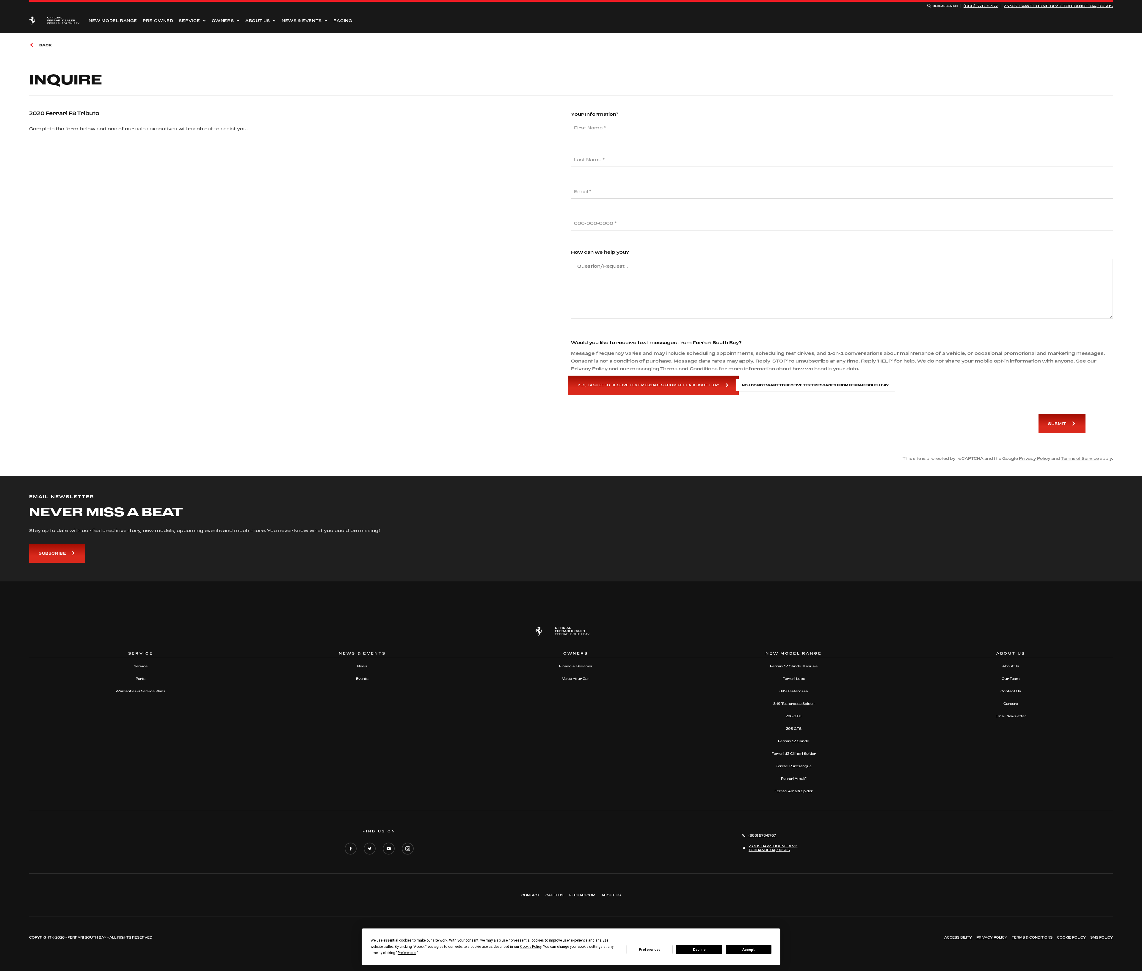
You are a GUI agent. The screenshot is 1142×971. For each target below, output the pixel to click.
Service (189, 20)
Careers (1010, 703)
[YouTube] (389, 849)
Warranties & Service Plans (140, 691)
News (362, 666)
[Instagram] (408, 849)
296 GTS (793, 728)
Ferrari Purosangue (794, 766)
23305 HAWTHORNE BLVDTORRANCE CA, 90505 (1058, 6)
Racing (342, 20)
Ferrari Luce (793, 678)
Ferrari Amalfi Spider (793, 791)
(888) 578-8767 (981, 6)
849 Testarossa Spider (793, 703)
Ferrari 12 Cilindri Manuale (794, 666)
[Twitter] (370, 849)
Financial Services (575, 666)
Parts (140, 678)
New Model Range (113, 20)
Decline (699, 950)
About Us (257, 20)
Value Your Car (575, 678)
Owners (223, 20)
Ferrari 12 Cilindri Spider (793, 753)
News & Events (302, 20)
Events (362, 678)
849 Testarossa (793, 691)
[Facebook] (351, 849)
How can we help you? (600, 252)
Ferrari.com (582, 895)
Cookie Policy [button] (530, 947)
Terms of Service (1080, 458)
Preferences (650, 950)
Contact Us (1010, 691)
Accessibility (958, 937)
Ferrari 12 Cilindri (794, 741)
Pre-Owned (158, 20)
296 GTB (793, 716)
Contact (530, 895)
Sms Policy (1101, 937)
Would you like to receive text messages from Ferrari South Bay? (656, 342)
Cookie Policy (1071, 937)
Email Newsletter (1010, 716)
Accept (748, 950)
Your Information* (595, 114)
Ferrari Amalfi (794, 778)
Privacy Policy (1034, 458)
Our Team (1011, 678)
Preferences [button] (407, 953)
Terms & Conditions (1032, 937)
